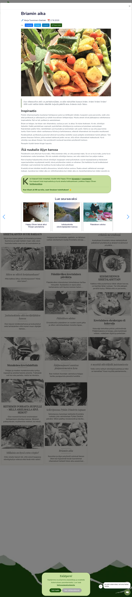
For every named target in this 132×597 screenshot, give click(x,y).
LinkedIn (45, 25)
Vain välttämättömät (71, 590)
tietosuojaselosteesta (66, 585)
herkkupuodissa (36, 184)
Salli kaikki (55, 590)
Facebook (29, 25)
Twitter (37, 25)
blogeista (76, 179)
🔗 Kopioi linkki (56, 25)
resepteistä (86, 179)
